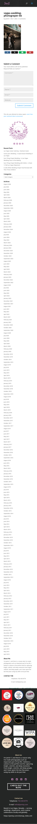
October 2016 (7, 455)
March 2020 (7, 346)
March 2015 (7, 500)
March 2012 (7, 593)
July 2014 (6, 519)
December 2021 (8, 301)
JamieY (7, 19)
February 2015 (8, 503)
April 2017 (7, 439)
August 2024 (7, 232)
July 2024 (6, 234)
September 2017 (8, 426)
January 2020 (7, 351)
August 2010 (7, 643)
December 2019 (8, 354)
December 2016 (8, 450)
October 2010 (7, 638)
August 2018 (7, 396)
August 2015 (7, 487)
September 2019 (8, 362)
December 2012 (8, 569)
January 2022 (7, 298)
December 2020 (8, 325)
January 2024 (7, 248)
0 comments (22, 19)
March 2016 (7, 468)
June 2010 (6, 649)
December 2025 (8, 205)
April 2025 (7, 219)
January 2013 (7, 566)
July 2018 (6, 399)
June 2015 (6, 492)
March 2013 (7, 561)
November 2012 (8, 572)
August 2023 (7, 261)
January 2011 (7, 630)
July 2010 (6, 646)
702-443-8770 (22, 678)
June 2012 (6, 585)
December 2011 (8, 601)
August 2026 (7, 184)
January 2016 (7, 473)
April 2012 (7, 590)
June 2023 (6, 264)
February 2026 (8, 200)
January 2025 (7, 227)
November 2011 (8, 604)
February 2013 (8, 564)
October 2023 (7, 256)
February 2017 (8, 444)
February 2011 (8, 627)
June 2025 (6, 213)
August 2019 (7, 365)
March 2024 (7, 242)
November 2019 (8, 357)
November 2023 (8, 253)
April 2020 (7, 343)
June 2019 (6, 370)
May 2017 (6, 436)
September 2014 (8, 513)
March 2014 (7, 529)
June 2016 (6, 463)
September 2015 (8, 484)
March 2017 (7, 442)
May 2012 (6, 588)
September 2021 (8, 304)
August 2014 (7, 516)
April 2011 (7, 622)
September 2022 (8, 282)
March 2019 (7, 378)
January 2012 (7, 598)
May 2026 (6, 192)
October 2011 (7, 606)
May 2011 (6, 620)
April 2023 (7, 269)
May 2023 (6, 266)
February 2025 (8, 224)
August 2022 (7, 285)
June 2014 (6, 521)
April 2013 (7, 558)
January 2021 (7, 322)
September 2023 (8, 258)
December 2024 (8, 229)
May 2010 (6, 651)
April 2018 (7, 407)
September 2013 (8, 545)
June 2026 (6, 189)
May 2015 (6, 495)
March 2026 (7, 197)
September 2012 (8, 577)
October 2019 (7, 359)
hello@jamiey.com (20, 682)
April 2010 (7, 654)
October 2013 (7, 543)
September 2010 (8, 641)
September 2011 (8, 609)
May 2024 (6, 240)
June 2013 (6, 553)
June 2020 (6, 338)
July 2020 (6, 335)
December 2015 (8, 476)
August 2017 (7, 428)
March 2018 (7, 410)
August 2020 (7, 333)
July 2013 (6, 550)
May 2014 (6, 524)
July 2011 (6, 614)
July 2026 (6, 187)
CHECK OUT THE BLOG (18, 786)
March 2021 (7, 317)
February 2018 (8, 412)
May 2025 (6, 216)
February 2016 (8, 471)
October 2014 (7, 511)
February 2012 (8, 596)
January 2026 (7, 203)
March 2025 (7, 221)
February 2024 (8, 245)
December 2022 (8, 280)
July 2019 (6, 367)
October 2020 (7, 327)
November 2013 (8, 540)
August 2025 (7, 211)
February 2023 (8, 274)
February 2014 (8, 532)
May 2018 (6, 404)
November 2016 (8, 452)
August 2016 (7, 460)
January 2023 (7, 277)
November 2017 (8, 420)
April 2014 (7, 527)
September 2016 (8, 458)
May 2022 (6, 293)
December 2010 (8, 633)
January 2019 (7, 383)
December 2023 (8, 250)
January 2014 (7, 535)
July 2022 (6, 288)
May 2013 (6, 556)
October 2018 (7, 391)
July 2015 (6, 489)
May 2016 (6, 466)
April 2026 (7, 195)
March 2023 (7, 272)
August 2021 (7, 306)
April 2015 (7, 497)
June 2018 (6, 402)
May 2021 (6, 311)
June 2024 (6, 237)
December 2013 (8, 537)
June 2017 (6, 434)
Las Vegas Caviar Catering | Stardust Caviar (16, 151)
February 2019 (8, 381)
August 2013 (7, 548)
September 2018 (8, 394)
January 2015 (7, 505)
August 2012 (7, 580)
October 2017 (7, 423)
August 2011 (7, 612)
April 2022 (7, 296)
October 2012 (7, 574)
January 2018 (7, 415)
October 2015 (7, 481)
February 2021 (8, 319)
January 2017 (7, 447)
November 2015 (8, 479)
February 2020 (8, 349)
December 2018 (8, 386)
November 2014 (8, 508)
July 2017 (6, 431)
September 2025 (8, 208)
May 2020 (6, 341)
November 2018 (8, 389)
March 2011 (7, 625)
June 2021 (6, 309)
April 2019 (7, 375)
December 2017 (8, 418)
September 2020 (8, 330)
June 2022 (6, 290)
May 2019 (6, 373)
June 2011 (6, 617)
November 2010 (8, 635)
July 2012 (6, 582)
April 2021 (7, 314)
